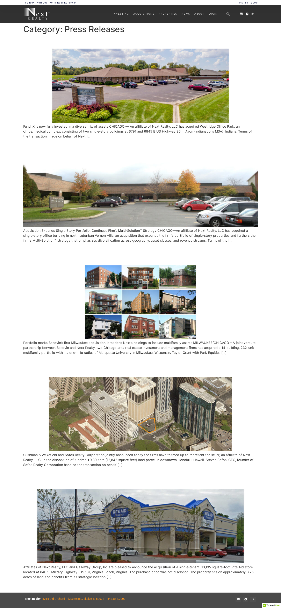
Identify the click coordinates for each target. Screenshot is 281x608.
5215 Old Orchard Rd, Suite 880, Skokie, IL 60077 (73, 598)
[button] (228, 14)
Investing (121, 13)
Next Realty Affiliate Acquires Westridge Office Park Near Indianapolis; (133, 41)
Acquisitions (143, 13)
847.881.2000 (116, 598)
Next (252, 586)
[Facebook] (247, 14)
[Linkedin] (241, 14)
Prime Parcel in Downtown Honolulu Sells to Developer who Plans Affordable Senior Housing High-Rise (124, 366)
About (199, 13)
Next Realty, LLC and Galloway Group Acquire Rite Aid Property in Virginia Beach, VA (137, 478)
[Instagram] (253, 14)
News (185, 13)
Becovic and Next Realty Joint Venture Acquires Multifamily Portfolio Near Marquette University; (138, 254)
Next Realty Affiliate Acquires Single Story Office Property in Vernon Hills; (138, 145)
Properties (168, 13)
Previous (32, 586)
